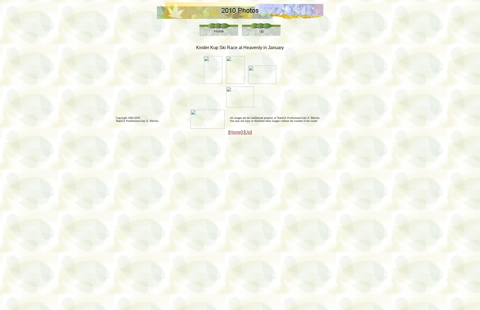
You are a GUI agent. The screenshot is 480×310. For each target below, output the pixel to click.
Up (248, 132)
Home (235, 132)
